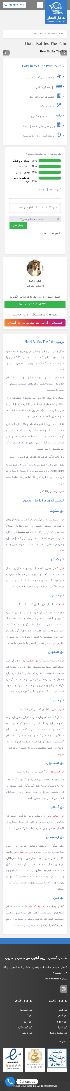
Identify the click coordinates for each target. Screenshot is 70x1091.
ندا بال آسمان (36, 907)
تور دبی (59, 491)
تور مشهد (58, 520)
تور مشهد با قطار (58, 1033)
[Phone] (10, 1081)
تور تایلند (27, 1033)
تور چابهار (58, 709)
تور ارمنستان (25, 852)
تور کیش (58, 568)
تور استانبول (57, 772)
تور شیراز (62, 1027)
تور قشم (59, 604)
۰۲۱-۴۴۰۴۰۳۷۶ (35, 304)
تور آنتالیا (58, 816)
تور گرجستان (25, 1027)
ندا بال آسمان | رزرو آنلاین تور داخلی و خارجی (56, 12)
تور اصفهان (32, 661)
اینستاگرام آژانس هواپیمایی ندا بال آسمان (35, 323)
